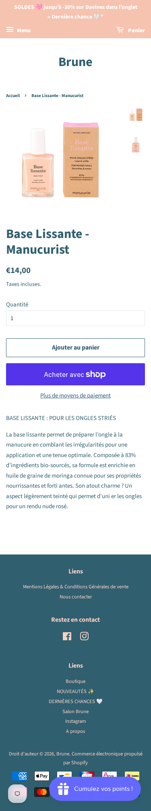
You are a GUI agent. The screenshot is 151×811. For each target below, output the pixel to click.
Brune (75, 62)
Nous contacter (76, 596)
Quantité (17, 304)
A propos (75, 731)
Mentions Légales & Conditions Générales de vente (75, 586)
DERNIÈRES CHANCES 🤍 (76, 701)
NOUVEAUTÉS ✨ (75, 691)
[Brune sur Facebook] (67, 638)
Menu (23, 31)
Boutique (75, 681)
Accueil (13, 95)
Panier (136, 31)
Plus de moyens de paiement (75, 395)
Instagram (75, 721)
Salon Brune (75, 711)
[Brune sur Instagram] (84, 638)
